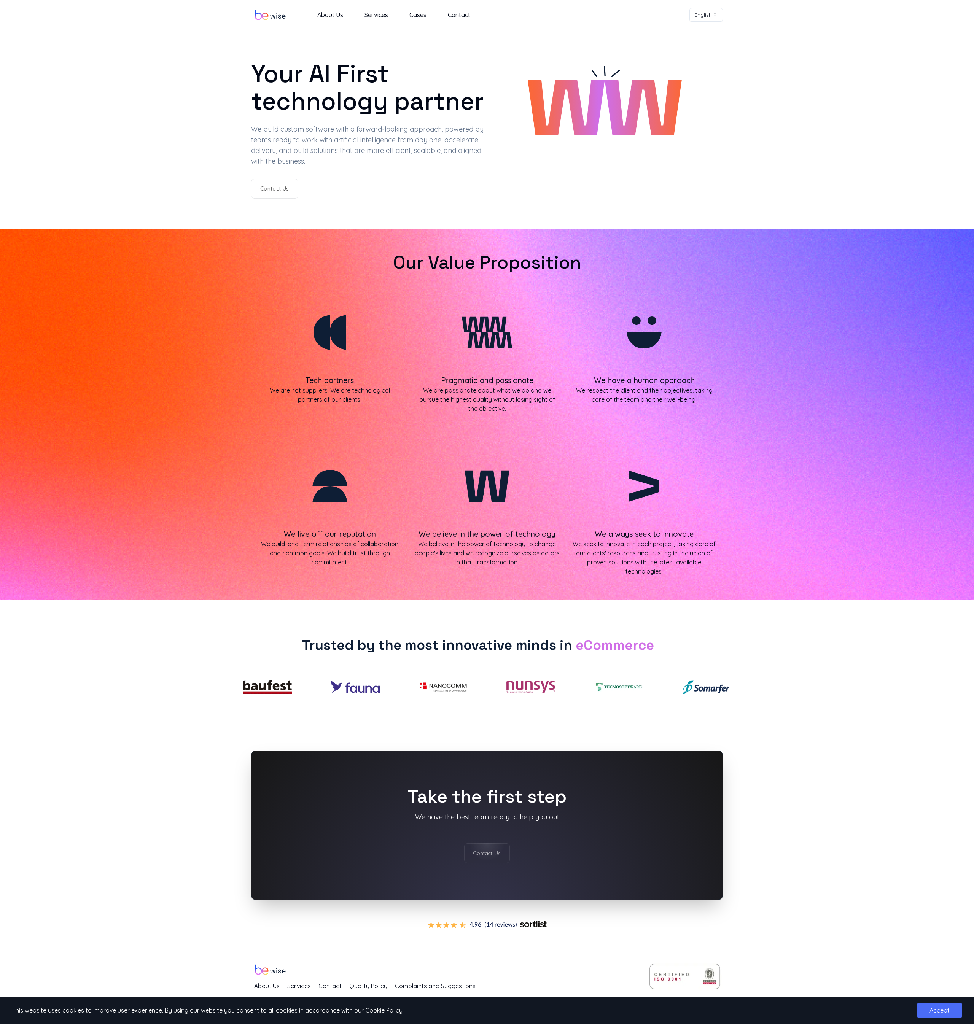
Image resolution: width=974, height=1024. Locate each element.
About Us (330, 15)
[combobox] (706, 15)
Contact (459, 15)
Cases (418, 15)
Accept (939, 1010)
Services (376, 15)
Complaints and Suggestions (435, 986)
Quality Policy (368, 986)
